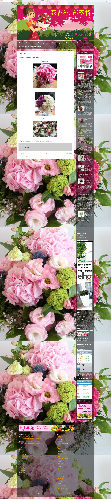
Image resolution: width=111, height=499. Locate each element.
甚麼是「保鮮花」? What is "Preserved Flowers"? (88, 120)
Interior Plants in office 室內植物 (88, 166)
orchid (59, 486)
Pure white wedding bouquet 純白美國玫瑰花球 (88, 157)
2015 (22, 449)
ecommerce (60, 476)
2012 (22, 463)
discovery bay (61, 478)
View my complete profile (82, 237)
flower (59, 448)
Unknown (81, 235)
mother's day (60, 485)
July (23, 452)
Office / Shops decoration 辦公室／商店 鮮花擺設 (31, 438)
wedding (24, 141)
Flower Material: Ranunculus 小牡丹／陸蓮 (88, 139)
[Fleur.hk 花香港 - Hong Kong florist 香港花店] (77, 229)
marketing (60, 450)
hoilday (59, 471)
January (24, 458)
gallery (59, 470)
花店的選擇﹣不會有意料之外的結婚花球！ (88, 76)
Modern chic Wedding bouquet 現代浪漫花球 (30, 443)
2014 (22, 451)
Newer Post (22, 153)
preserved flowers (62, 488)
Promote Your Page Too (81, 230)
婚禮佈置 (47, 141)
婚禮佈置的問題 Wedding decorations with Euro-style (84, 195)
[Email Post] (27, 140)
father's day (60, 480)
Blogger (71, 493)
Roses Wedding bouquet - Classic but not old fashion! (88, 107)
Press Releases (30, 43)
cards (59, 468)
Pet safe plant (42, 43)
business (60, 451)
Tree (59, 461)
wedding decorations (30, 141)
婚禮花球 (52, 141)
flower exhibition (61, 453)
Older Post (69, 153)
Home (20, 43)
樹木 (59, 466)
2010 (22, 467)
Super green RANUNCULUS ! (26, 436)
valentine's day (61, 446)
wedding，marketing (40, 141)
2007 (22, 472)
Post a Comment (25, 147)
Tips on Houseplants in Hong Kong (76, 43)
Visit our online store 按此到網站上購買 (30, 46)
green (59, 481)
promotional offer (61, 465)
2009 (22, 468)
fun (58, 455)
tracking (59, 490)
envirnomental (61, 463)
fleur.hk (59, 460)
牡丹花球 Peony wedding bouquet (88, 91)
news (59, 475)
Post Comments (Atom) (30, 156)
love (59, 483)
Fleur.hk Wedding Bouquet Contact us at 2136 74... (33, 456)
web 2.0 (59, 473)
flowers (59, 439)
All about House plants (56, 43)
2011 (22, 465)
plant (59, 456)
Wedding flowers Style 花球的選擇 (88, 212)
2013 (22, 461)
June (23, 454)
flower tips (60, 444)
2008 (22, 470)
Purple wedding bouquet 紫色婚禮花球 (88, 180)
